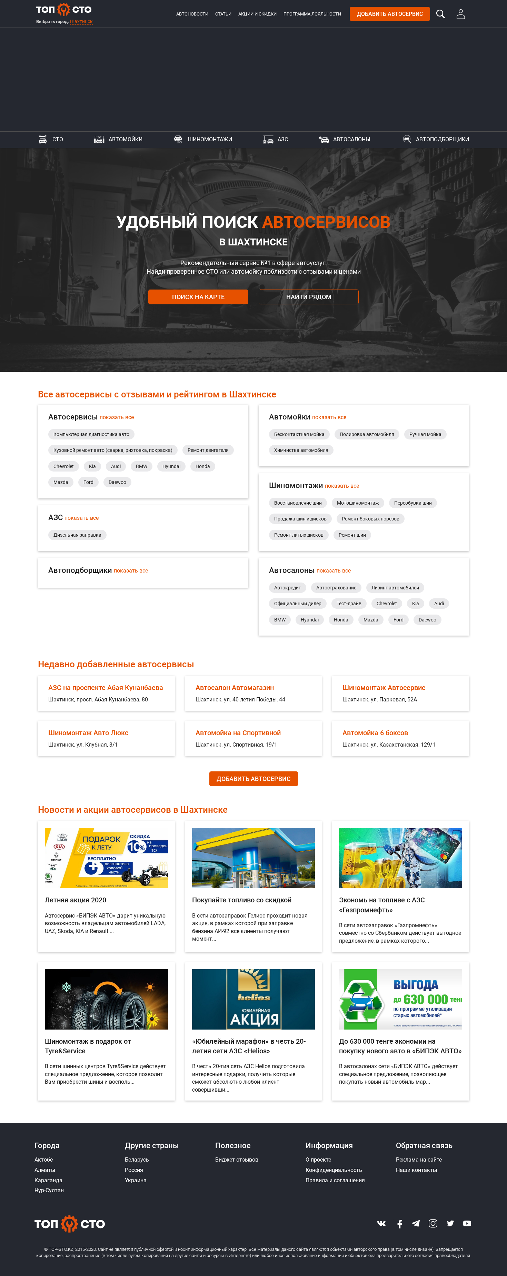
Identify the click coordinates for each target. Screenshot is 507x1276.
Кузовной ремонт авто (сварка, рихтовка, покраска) (112, 450)
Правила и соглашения (335, 1180)
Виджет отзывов (236, 1159)
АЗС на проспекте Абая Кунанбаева (105, 687)
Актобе (43, 1159)
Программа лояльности (312, 14)
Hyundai (171, 466)
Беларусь (137, 1159)
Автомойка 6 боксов (375, 733)
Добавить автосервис (390, 14)
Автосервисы (91, 417)
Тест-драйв (349, 603)
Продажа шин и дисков (300, 518)
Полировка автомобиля (367, 434)
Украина (136, 1180)
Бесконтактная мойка (299, 434)
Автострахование (336, 587)
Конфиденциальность (334, 1170)
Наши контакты (416, 1170)
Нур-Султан (49, 1190)
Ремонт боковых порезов (370, 518)
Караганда (48, 1180)
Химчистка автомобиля (301, 450)
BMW (141, 466)
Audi (116, 466)
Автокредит (287, 587)
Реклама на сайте (419, 1159)
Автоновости (192, 14)
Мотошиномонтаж (358, 503)
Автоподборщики (442, 139)
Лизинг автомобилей (395, 587)
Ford (88, 482)
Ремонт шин (352, 535)
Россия (134, 1170)
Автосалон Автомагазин (235, 687)
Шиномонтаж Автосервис (383, 687)
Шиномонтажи (210, 139)
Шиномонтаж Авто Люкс (88, 733)
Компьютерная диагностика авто (91, 434)
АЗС (283, 139)
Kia (92, 466)
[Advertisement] (253, 79)
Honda (203, 466)
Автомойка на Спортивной (238, 733)
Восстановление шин (298, 503)
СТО (57, 139)
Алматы (44, 1170)
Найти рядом (308, 297)
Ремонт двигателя (208, 450)
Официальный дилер (297, 603)
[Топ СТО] (63, 9)
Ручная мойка (425, 434)
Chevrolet (63, 466)
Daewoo (117, 482)
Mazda (60, 482)
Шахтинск (81, 21)
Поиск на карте (198, 297)
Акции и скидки (257, 14)
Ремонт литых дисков (299, 535)
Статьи (223, 14)
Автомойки (125, 139)
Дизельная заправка (77, 535)
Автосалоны (351, 139)
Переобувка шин (413, 503)
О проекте (318, 1159)
